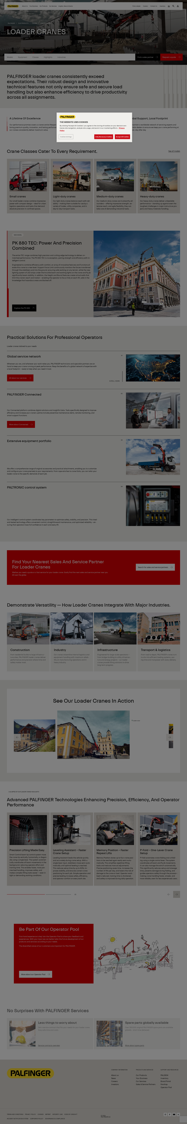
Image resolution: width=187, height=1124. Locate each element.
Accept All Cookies (122, 137)
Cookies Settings (66, 137)
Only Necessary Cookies (103, 137)
